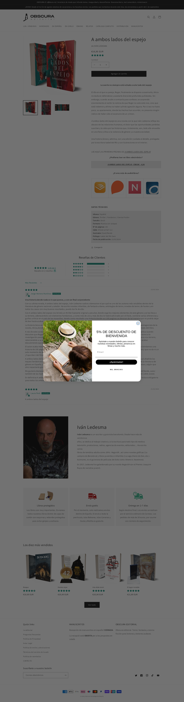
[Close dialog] (138, 323)
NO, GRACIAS (116, 369)
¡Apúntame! (116, 362)
